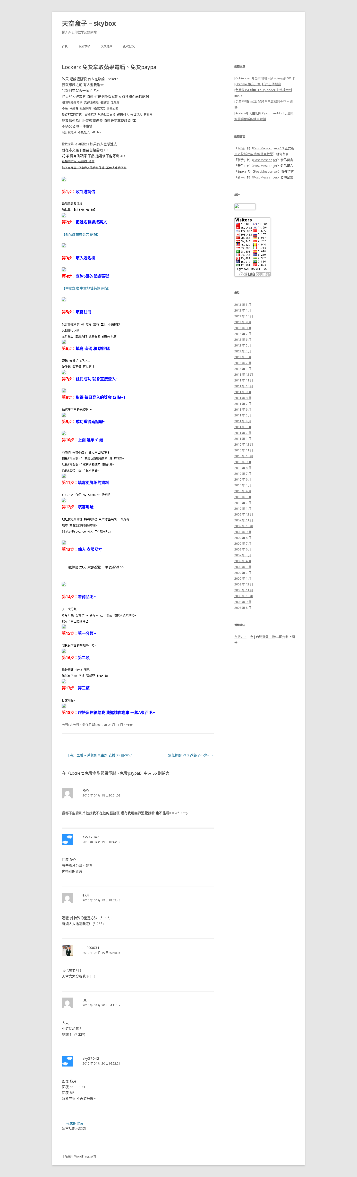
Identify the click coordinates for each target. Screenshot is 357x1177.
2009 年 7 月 (242, 543)
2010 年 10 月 (243, 456)
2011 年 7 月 (242, 403)
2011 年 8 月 (242, 398)
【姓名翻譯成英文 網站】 (81, 234)
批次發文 (129, 46)
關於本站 (84, 46)
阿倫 (241, 148)
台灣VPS (240, 637)
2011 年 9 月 (242, 392)
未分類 (74, 724)
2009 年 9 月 (242, 532)
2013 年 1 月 (242, 310)
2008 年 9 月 (242, 602)
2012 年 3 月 (242, 357)
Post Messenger (265, 160)
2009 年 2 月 (242, 572)
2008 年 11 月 (243, 590)
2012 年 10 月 (243, 316)
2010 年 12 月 (243, 444)
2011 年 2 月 (242, 433)
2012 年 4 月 (242, 351)
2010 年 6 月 (242, 479)
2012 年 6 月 (242, 339)
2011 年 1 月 (242, 438)
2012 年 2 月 (242, 363)
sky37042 (91, 836)
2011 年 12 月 (243, 374)
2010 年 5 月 (242, 485)
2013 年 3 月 (242, 304)
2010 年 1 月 (242, 508)
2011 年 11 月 (243, 380)
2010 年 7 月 (242, 473)
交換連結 (106, 46)
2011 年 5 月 (242, 415)
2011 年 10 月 (243, 386)
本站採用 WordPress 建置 (79, 1156)
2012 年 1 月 (242, 368)
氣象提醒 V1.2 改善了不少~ (191, 755)
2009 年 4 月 (242, 561)
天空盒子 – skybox (89, 23)
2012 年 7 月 (242, 333)
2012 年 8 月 (242, 328)
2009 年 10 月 (243, 526)
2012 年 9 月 (242, 322)
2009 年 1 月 (242, 578)
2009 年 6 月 (242, 549)
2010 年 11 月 (243, 450)
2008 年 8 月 (242, 607)
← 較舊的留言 (72, 1123)
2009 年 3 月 (242, 567)
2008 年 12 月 (243, 584)
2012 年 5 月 (242, 345)
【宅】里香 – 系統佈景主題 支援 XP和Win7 (97, 755)
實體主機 (268, 637)
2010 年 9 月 (242, 462)
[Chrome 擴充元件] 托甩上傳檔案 (257, 84)
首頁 (65, 46)
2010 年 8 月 (242, 468)
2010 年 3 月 (242, 497)
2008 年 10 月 (243, 596)
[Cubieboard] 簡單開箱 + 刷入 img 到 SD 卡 (264, 78)
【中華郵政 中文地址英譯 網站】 (86, 288)
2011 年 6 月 (242, 409)
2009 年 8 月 (242, 537)
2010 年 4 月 (242, 491)
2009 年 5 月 (242, 555)
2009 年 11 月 (243, 520)
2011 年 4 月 (242, 421)
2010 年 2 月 (242, 502)
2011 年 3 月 (242, 427)
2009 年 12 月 (243, 514)
